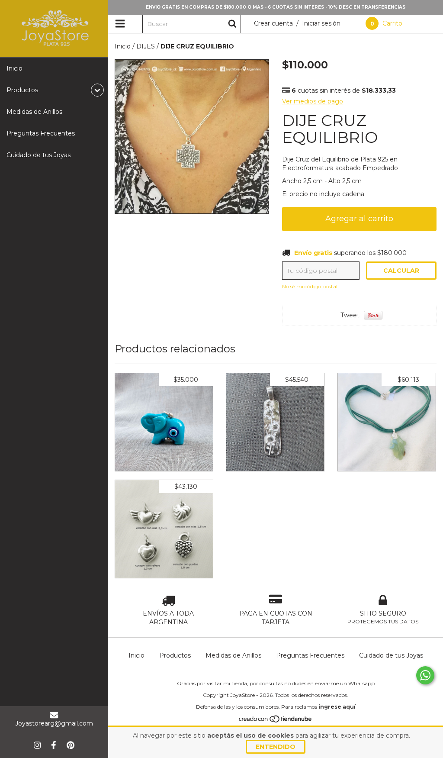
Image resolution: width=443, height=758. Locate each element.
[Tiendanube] (276, 721)
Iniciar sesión (321, 23)
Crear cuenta (273, 23)
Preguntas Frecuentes (40, 133)
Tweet (350, 315)
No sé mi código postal (309, 286)
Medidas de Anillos (34, 112)
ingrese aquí (337, 706)
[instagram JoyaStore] (37, 745)
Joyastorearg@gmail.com (54, 723)
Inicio (14, 68)
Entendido (275, 747)
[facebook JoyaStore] (53, 745)
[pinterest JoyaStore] (70, 745)
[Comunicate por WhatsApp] (425, 675)
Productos (175, 655)
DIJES (145, 46)
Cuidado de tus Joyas (38, 155)
